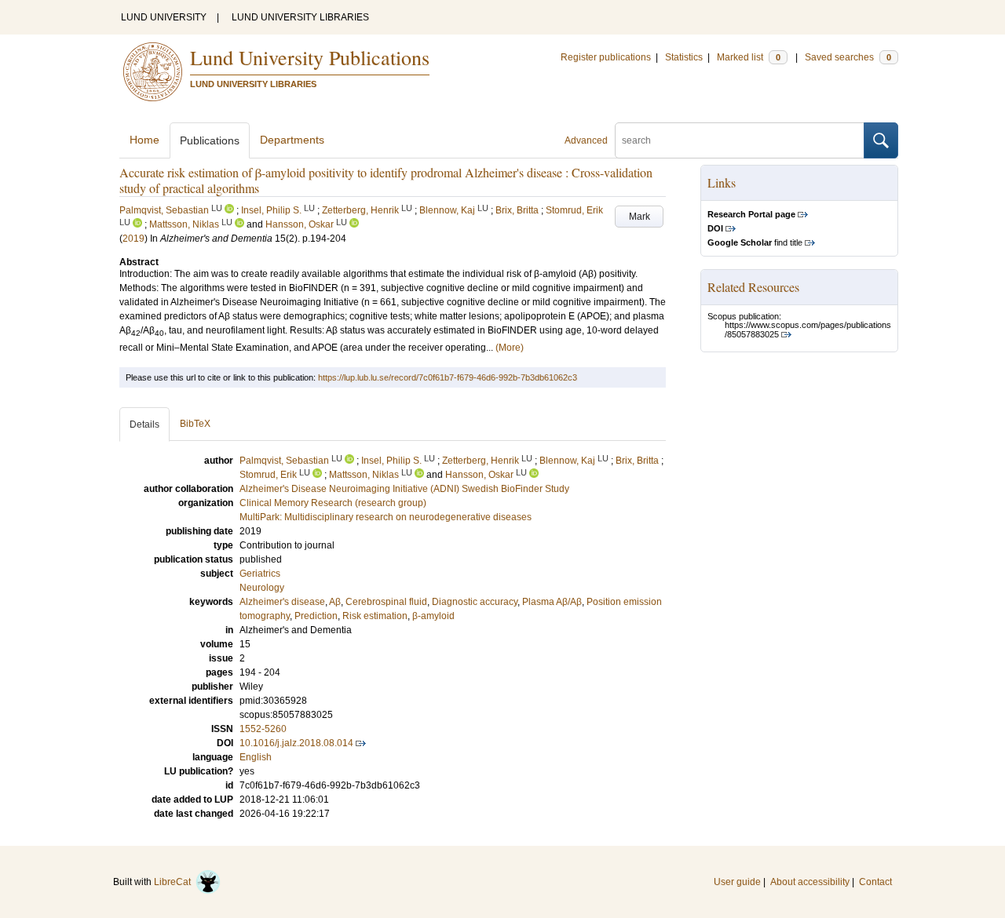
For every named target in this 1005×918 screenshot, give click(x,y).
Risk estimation (374, 615)
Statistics (684, 57)
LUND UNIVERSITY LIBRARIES (300, 17)
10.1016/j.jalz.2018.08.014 (296, 743)
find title (754, 242)
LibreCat (175, 881)
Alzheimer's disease (282, 601)
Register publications (606, 57)
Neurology (261, 587)
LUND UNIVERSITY (163, 17)
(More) (509, 347)
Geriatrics (259, 573)
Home (144, 139)
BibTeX (195, 423)
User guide (737, 881)
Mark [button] (639, 216)
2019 (133, 238)
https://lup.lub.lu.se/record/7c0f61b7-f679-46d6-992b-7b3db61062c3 (447, 377)
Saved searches (848, 57)
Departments (292, 139)
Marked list (748, 57)
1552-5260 (263, 728)
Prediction (316, 615)
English (255, 757)
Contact (875, 881)
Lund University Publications (309, 57)
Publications (209, 140)
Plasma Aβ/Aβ (552, 601)
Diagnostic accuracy (474, 601)
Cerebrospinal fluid (386, 601)
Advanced (586, 140)
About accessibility (810, 881)
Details (144, 424)
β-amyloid (433, 615)
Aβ (335, 601)
